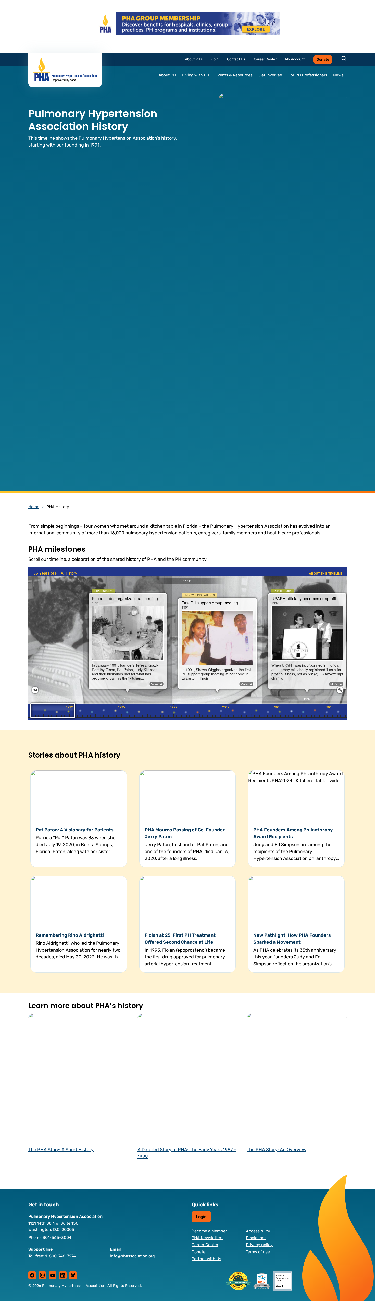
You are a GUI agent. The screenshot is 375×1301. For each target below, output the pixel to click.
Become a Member (209, 1231)
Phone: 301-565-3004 (49, 1237)
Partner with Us (206, 1258)
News (338, 75)
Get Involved (270, 75)
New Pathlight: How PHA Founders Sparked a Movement (292, 938)
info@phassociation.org (132, 1256)
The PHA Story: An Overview (276, 1149)
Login (201, 1216)
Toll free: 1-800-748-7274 (52, 1256)
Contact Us (236, 59)
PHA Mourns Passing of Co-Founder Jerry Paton (185, 833)
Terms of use (258, 1251)
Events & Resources (234, 75)
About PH (167, 75)
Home (33, 506)
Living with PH (195, 75)
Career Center (265, 59)
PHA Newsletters (207, 1237)
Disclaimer (256, 1237)
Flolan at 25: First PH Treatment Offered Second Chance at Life (180, 938)
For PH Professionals (307, 75)
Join (214, 59)
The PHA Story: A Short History (61, 1149)
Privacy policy (259, 1244)
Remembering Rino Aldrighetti (70, 935)
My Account (295, 59)
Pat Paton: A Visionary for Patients (75, 830)
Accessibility (258, 1231)
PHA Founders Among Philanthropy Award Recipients (293, 833)
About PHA (194, 59)
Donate (323, 59)
